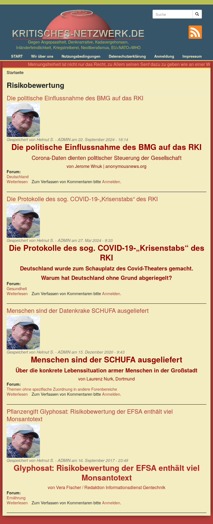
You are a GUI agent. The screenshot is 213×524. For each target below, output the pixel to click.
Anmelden (111, 181)
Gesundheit (17, 288)
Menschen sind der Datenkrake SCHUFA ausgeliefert (78, 310)
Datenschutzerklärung (127, 56)
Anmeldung (164, 56)
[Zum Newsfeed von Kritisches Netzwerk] (195, 32)
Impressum (192, 56)
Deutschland (18, 176)
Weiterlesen (17, 181)
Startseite (15, 72)
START (17, 56)
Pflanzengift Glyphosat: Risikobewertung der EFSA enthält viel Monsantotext (90, 415)
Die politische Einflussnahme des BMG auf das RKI (75, 97)
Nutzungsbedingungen (81, 56)
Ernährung (16, 497)
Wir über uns (42, 56)
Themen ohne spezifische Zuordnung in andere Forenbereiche (62, 389)
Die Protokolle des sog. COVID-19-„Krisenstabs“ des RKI (82, 198)
